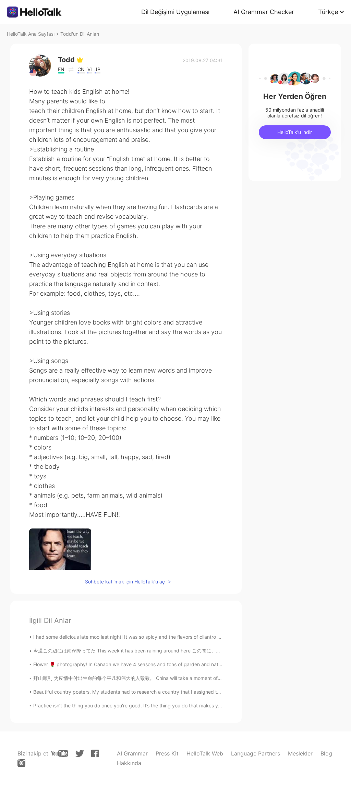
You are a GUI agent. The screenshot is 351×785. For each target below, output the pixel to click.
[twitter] (79, 753)
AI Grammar (132, 753)
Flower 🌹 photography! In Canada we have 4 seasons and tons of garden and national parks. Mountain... (151, 664)
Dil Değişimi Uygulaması (175, 11)
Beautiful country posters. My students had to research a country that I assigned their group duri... (143, 692)
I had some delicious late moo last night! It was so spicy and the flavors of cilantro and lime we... (140, 637)
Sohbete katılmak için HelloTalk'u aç (125, 581)
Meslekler (300, 753)
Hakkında (129, 763)
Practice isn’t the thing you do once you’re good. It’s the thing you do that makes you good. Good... (144, 705)
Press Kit (167, 753)
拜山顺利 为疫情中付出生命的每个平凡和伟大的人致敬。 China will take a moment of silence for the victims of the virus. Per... (170, 678)
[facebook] (95, 753)
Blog (326, 753)
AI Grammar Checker (263, 11)
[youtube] (59, 753)
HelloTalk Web (204, 753)
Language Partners (255, 753)
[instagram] (21, 763)
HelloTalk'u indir (294, 132)
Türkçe (328, 11)
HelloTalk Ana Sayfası (31, 34)
